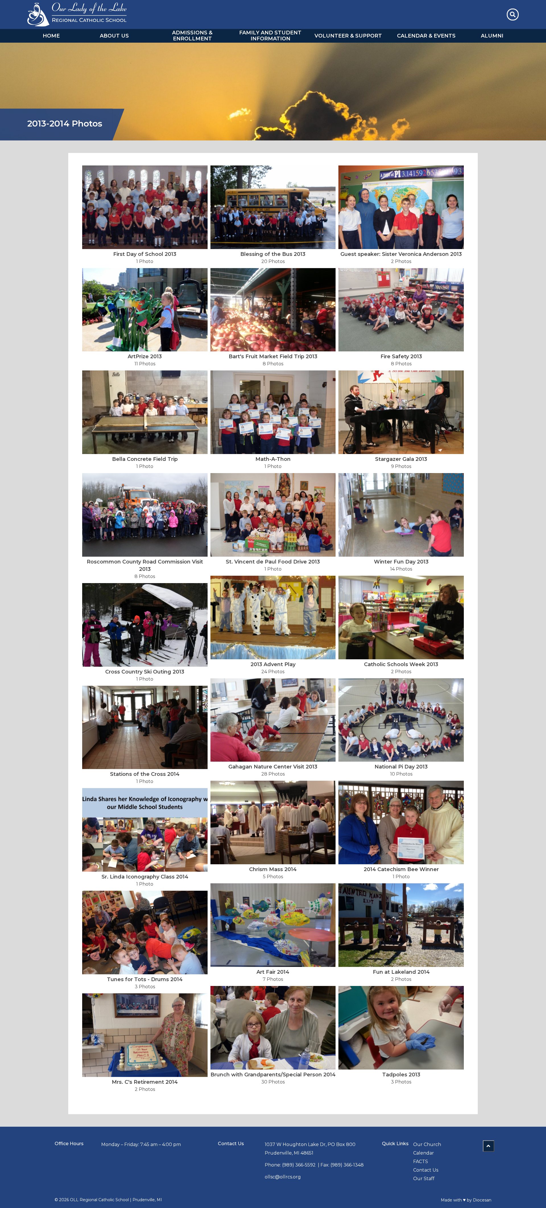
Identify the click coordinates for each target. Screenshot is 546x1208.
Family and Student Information (270, 36)
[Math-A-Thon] (273, 412)
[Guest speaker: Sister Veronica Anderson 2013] (401, 207)
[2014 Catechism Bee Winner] (401, 822)
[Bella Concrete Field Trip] (145, 412)
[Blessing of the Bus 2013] (273, 207)
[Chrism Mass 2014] (273, 822)
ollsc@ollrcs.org (283, 1177)
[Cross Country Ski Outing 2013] (145, 625)
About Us (114, 36)
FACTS (420, 1161)
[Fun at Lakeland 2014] (401, 925)
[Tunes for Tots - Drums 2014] (145, 932)
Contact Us (425, 1170)
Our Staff (424, 1178)
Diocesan (482, 1200)
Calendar (423, 1153)
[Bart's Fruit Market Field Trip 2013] (273, 310)
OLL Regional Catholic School (99, 1199)
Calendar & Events (426, 36)
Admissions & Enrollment (192, 36)
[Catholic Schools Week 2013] (401, 617)
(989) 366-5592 (299, 1165)
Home (51, 36)
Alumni (492, 36)
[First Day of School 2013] (145, 207)
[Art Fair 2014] (273, 925)
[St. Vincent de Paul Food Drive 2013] (273, 515)
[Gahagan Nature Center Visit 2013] (273, 720)
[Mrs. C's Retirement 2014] (145, 1035)
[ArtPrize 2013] (145, 310)
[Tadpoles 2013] (401, 1028)
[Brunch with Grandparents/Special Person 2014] (273, 1028)
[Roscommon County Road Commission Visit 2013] (145, 515)
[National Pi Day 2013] (401, 720)
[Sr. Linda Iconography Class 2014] (145, 830)
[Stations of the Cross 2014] (145, 727)
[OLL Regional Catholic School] (77, 14)
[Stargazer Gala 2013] (401, 412)
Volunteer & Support (348, 36)
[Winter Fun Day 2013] (401, 515)
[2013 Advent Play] (273, 617)
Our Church (427, 1144)
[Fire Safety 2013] (401, 310)
